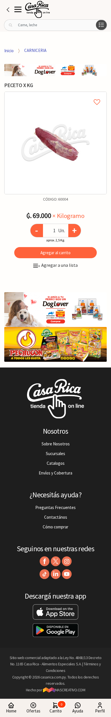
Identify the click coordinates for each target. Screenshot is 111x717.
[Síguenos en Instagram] (66, 561)
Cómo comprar (55, 527)
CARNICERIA (35, 50)
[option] (55, 143)
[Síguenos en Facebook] (44, 561)
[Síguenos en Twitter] (55, 561)
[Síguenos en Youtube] (66, 574)
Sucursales (55, 453)
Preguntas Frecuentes (55, 507)
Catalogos (56, 463)
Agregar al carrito (55, 252)
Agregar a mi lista (55, 95)
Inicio (9, 50)
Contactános (55, 517)
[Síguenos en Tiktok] (44, 574)
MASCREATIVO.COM (70, 689)
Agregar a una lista (58, 265)
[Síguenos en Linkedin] (55, 574)
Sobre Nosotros (56, 444)
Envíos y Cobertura (55, 473)
